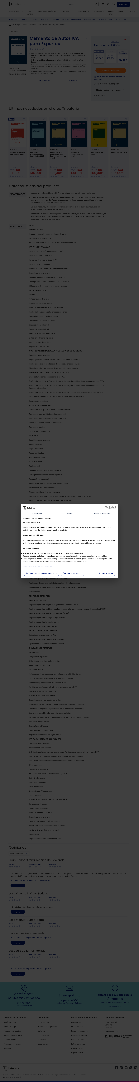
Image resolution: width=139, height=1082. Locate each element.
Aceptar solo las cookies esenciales (41, 573)
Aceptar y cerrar (106, 573)
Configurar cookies (71, 573)
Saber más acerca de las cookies (37, 566)
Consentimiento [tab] (37, 513)
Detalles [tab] (69, 513)
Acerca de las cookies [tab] (102, 513)
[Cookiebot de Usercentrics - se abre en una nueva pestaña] (106, 507)
